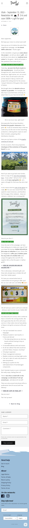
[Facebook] (2, 496)
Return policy (5, 480)
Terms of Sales (6, 477)
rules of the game (20, 187)
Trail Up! (16, 524)
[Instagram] (8, 496)
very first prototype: (20, 176)
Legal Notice (5, 474)
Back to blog (15, 404)
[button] (2, 3)
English (20, 518)
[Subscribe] (26, 510)
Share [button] (4, 25)
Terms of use (5, 488)
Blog (2, 466)
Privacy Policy (5, 485)
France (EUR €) (8, 518)
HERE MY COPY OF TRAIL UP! (12, 391)
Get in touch (5, 464)
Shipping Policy (6, 482)
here (2, 178)
